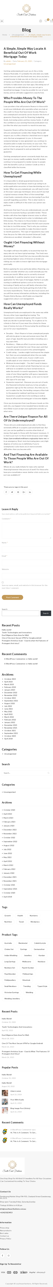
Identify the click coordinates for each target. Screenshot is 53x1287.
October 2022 (10, 698)
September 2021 (11, 733)
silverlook (26, 980)
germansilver (39, 949)
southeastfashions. (24, 1284)
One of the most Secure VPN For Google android (21, 638)
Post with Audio (17, 1100)
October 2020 (10, 736)
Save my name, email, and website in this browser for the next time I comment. (25, 586)
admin (8, 61)
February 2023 (10, 687)
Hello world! (7, 630)
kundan (42, 955)
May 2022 (8, 711)
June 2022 (8, 709)
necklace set (9, 968)
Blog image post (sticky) (20, 1108)
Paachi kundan (28, 968)
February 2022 (10, 720)
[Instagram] (8, 1255)
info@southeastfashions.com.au (13, 1209)
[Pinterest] (18, 492)
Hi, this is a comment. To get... (23, 1133)
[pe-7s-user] (41, 22)
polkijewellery (10, 980)
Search (4, 609)
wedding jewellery (12, 998)
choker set (9, 949)
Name (5, 543)
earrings (23, 949)
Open (2, 21)
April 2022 (8, 714)
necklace (41, 962)
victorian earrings (11, 992)
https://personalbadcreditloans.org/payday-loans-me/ (25, 438)
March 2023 (9, 684)
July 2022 (8, 706)
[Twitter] (12, 492)
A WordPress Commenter (14, 659)
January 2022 (9, 722)
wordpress (35, 922)
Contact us (4, 1236)
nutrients (34, 916)
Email (4, 556)
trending (27, 986)
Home (4, 35)
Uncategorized (18, 35)
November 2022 (10, 695)
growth (7, 916)
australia (8, 943)
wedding (29, 992)
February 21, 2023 (24, 61)
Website (5, 569)
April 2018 (8, 739)
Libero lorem (15, 1091)
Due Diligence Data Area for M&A (15, 635)
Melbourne (26, 962)
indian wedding (10, 955)
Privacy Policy (5, 1239)
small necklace (10, 986)
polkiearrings (28, 974)
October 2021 (10, 730)
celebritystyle (40, 943)
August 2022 (9, 703)
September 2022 (11, 701)
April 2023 (8, 682)
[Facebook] (6, 492)
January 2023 (9, 690)
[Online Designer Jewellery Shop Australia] (26, 10)
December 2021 (10, 725)
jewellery (28, 955)
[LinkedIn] (29, 492)
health (20, 916)
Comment (6, 519)
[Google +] (24, 492)
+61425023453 (6, 1212)
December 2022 (10, 692)
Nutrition (8, 922)
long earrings (10, 962)
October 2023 (10, 679)
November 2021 (10, 728)
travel (21, 922)
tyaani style (42, 986)
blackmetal (23, 943)
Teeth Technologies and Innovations (17, 632)
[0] (51, 21)
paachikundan (10, 974)
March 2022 (9, 717)
